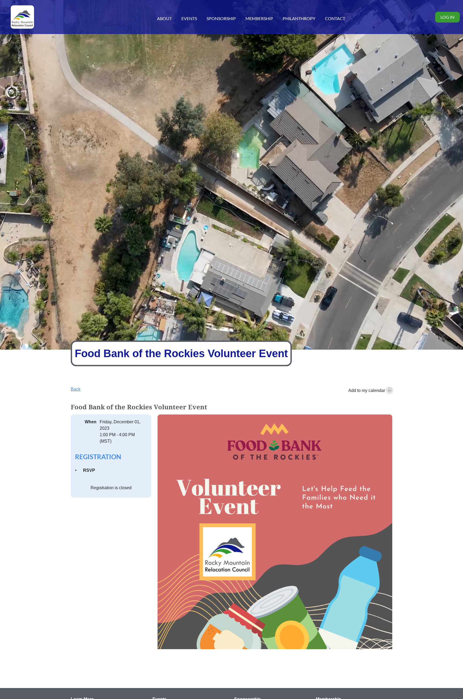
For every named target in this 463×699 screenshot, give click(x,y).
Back (75, 389)
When (90, 422)
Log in (447, 17)
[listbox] (370, 390)
